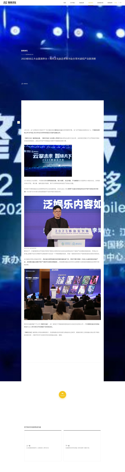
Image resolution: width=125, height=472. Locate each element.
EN (120, 2)
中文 (116, 2)
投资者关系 (100, 2)
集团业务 (81, 2)
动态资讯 (90, 2)
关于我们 (72, 2)
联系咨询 (110, 2)
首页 (65, 2)
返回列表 (62, 395)
